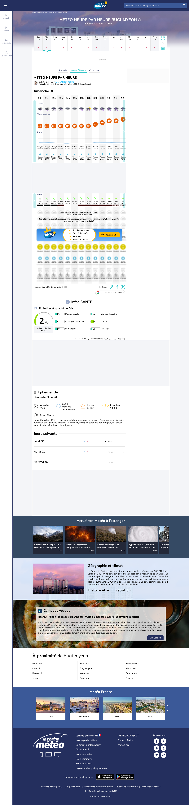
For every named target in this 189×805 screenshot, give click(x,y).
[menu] (6, 5)
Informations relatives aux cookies (98, 786)
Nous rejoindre (84, 759)
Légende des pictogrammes (91, 768)
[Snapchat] (156, 748)
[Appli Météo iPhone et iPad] (105, 777)
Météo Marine (125, 740)
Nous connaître (84, 754)
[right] (167, 537)
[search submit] (184, 5)
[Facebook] (156, 741)
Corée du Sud (42, 13)
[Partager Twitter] (123, 287)
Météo (34, 13)
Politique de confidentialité (127, 786)
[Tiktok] (163, 755)
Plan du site (76, 786)
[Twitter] (163, 741)
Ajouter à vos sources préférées (112, 292)
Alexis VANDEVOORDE (64, 82)
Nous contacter (84, 763)
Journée (63, 70)
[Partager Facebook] (117, 287)
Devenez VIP (111, 235)
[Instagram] (163, 748)
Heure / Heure (78, 70)
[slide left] (34, 131)
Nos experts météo (86, 740)
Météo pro (124, 745)
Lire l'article (155, 637)
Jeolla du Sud (53, 13)
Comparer (94, 70)
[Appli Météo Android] (125, 777)
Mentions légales (48, 786)
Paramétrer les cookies (150, 787)
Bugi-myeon (63, 13)
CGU (60, 786)
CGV (67, 786)
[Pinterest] (156, 755)
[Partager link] (111, 287)
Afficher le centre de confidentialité (102, 791)
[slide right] (124, 131)
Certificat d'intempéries (88, 745)
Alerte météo (83, 749)
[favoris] (139, 20)
